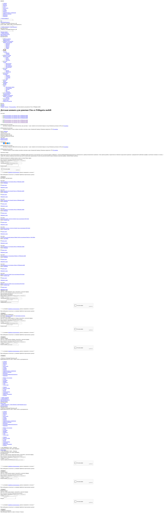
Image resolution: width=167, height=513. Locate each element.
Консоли (8, 75)
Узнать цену (4, 185)
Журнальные (8, 63)
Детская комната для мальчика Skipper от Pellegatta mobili (13, 255)
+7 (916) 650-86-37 (5, 18)
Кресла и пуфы (6, 388)
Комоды (7, 45)
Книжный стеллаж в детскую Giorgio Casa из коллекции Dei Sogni (15, 228)
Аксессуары (5, 384)
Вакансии (5, 16)
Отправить (3, 176)
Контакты (5, 15)
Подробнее (65, 125)
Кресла (7, 58)
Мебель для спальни (7, 377)
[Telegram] (9, 143)
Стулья (4, 389)
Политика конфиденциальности (10, 374)
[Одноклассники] (6, 143)
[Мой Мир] (7, 143)
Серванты (8, 76)
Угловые (8, 54)
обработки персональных (13, 172)
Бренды (5, 11)
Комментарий (4, 166)
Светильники (9, 88)
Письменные (8, 67)
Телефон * (3, 161)
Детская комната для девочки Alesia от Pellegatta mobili (13, 265)
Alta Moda (6, 238)
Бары (7, 78)
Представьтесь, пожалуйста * (7, 160)
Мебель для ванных (7, 394)
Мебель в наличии (7, 13)
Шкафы (5, 381)
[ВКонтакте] (4, 143)
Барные (7, 70)
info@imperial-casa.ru (5, 22)
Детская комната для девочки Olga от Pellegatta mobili (12, 209)
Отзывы (5, 10)
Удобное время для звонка (6, 459)
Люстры (7, 89)
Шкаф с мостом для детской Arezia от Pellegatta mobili (12, 200)
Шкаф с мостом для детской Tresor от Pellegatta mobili (12, 191)
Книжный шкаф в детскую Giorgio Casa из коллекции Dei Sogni (15, 218)
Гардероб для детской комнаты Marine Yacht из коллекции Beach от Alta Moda (18, 237)
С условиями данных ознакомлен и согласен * (18, 172)
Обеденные (8, 64)
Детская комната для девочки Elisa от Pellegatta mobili (12, 181)
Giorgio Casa (6, 220)
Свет (4, 383)
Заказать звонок (4, 401)
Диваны (5, 387)
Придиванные (9, 65)
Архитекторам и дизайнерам (9, 12)
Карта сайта (3, 403)
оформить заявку (9, 315)
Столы (4, 379)
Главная (5, 3)
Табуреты (8, 60)
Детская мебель (6, 391)
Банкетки (8, 43)
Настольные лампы (10, 87)
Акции (4, 9)
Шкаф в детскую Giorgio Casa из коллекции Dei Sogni (12, 274)
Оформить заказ (4, 138)
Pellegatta (6, 182)
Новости (5, 5)
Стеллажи (8, 77)
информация (3, 302)
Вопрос (2, 498)
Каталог (5, 4)
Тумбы (7, 48)
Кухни (4, 390)
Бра (6, 90)
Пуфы (7, 57)
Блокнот (5, 395)
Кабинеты (5, 382)
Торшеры (8, 91)
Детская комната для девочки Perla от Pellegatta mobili (12, 246)
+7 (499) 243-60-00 (5, 33)
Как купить (5, 8)
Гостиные (5, 380)
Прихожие (5, 393)
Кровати (8, 44)
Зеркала (7, 47)
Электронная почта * (5, 163)
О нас (4, 6)
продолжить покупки (20, 315)
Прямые (7, 53)
